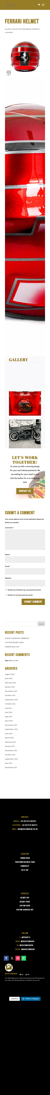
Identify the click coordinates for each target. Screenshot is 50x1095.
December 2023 (11, 725)
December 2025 (11, 691)
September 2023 (11, 729)
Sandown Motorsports (23, 322)
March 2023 (9, 737)
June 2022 (8, 763)
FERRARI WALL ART (12, 646)
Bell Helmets (27, 29)
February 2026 (10, 682)
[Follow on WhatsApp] (23, 958)
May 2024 (8, 716)
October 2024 (10, 703)
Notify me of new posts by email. (20, 595)
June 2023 (8, 733)
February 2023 (10, 742)
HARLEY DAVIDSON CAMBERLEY (17, 638)
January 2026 (10, 686)
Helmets (35, 29)
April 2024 (9, 720)
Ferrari (12, 176)
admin (9, 29)
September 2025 (11, 699)
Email (7, 566)
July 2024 (8, 708)
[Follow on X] (12, 958)
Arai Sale (15, 660)
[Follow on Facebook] (6, 958)
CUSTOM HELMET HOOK (14, 642)
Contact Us (25, 491)
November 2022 (11, 750)
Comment (9, 527)
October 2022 (10, 754)
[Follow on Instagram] (17, 958)
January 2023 (10, 746)
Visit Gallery (19, 349)
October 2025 (10, 695)
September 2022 (11, 759)
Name (8, 554)
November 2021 (11, 767)
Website (8, 578)
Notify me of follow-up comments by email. (24, 589)
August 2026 (9, 674)
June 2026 (8, 678)
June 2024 (8, 712)
